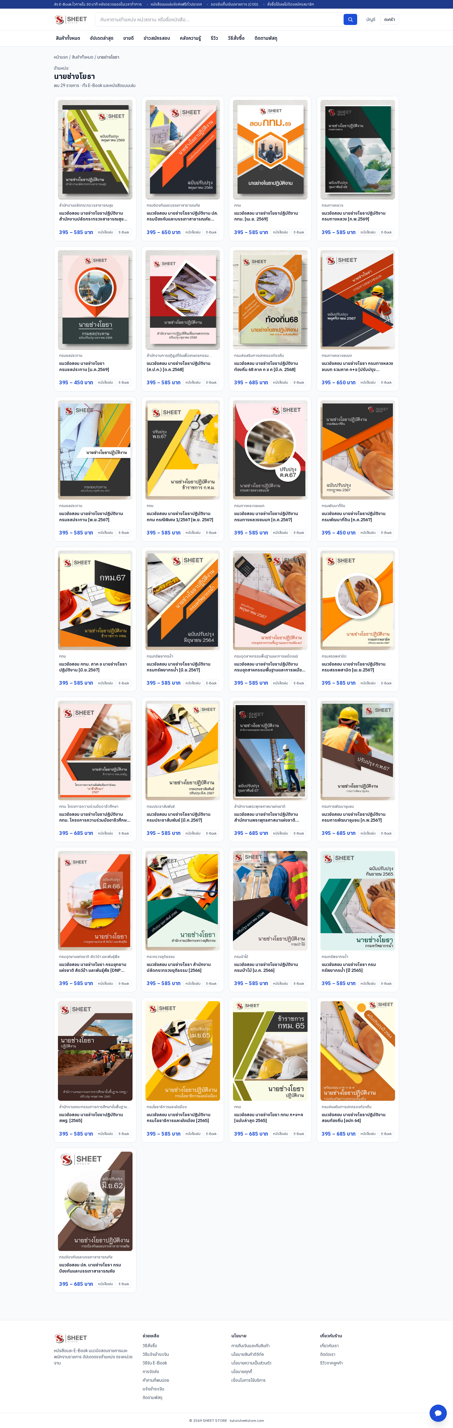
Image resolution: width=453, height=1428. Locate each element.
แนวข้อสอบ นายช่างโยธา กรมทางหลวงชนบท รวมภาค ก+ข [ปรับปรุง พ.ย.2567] (357, 369)
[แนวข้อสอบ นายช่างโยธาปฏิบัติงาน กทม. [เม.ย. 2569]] (270, 149)
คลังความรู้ (190, 38)
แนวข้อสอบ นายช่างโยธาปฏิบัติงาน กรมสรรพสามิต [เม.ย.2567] (354, 667)
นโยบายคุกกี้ (241, 1371)
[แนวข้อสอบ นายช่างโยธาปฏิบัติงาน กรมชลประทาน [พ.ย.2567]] (95, 450)
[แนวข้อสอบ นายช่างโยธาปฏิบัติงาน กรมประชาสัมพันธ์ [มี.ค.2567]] (183, 750)
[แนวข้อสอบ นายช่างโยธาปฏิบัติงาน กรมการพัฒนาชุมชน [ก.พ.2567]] (358, 750)
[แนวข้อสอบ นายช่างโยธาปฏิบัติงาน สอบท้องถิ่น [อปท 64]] (358, 1050)
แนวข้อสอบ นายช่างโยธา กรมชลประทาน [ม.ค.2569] (84, 366)
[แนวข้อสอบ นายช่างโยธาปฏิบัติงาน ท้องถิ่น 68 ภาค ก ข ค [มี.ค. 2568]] (270, 299)
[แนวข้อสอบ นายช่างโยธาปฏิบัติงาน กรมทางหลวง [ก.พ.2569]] (358, 149)
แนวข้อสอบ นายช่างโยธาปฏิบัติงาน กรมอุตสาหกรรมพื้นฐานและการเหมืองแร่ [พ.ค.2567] (269, 670)
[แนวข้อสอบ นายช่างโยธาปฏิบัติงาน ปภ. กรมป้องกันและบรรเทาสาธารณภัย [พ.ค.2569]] (183, 149)
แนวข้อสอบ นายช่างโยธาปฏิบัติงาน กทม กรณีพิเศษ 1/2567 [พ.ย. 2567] (180, 516)
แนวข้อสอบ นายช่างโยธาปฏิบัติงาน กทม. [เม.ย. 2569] (266, 216)
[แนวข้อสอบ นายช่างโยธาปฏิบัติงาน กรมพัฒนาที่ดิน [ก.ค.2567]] (358, 450)
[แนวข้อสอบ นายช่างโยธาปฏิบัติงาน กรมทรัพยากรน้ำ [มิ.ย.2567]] (183, 600)
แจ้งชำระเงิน (153, 1389)
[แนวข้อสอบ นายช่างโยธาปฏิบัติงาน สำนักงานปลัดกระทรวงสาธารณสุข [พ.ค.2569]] (95, 149)
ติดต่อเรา (327, 1354)
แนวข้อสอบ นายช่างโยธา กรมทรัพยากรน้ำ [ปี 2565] (349, 967)
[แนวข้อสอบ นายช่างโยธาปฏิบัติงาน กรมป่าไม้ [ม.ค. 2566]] (270, 900)
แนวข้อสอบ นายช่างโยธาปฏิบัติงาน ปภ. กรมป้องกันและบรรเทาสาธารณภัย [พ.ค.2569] (182, 219)
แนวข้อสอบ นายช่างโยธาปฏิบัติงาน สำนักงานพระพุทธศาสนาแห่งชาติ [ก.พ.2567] (266, 820)
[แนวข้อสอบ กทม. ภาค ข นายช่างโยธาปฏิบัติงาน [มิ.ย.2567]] (95, 600)
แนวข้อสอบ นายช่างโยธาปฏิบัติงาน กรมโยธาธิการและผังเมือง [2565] (178, 1117)
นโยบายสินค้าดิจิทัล (247, 1354)
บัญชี (370, 19)
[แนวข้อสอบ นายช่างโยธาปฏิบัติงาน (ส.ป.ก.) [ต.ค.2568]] (183, 299)
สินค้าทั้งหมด (68, 38)
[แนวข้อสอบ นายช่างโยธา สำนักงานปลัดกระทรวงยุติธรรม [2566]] (183, 900)
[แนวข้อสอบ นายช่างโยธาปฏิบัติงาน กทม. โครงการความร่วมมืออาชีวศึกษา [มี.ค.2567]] (95, 750)
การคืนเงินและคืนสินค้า (250, 1345)
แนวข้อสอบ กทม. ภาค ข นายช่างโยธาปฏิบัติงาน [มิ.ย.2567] (93, 667)
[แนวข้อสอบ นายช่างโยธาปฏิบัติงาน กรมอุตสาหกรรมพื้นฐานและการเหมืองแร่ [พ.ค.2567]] (270, 600)
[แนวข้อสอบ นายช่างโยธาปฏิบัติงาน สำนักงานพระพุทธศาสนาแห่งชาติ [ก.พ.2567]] (270, 750)
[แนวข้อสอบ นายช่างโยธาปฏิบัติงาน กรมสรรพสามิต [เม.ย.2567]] (358, 600)
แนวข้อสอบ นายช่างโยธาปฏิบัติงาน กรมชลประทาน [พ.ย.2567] (91, 516)
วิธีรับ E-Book (155, 1363)
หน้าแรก (61, 57)
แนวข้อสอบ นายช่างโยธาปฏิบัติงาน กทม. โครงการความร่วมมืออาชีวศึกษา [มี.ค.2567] (94, 820)
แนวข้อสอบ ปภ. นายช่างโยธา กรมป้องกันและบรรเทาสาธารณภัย (90, 1267)
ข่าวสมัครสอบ (157, 38)
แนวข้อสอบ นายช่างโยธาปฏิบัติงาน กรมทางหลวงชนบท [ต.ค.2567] (266, 516)
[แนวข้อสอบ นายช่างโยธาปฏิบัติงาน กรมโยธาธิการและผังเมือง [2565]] (183, 1050)
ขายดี (128, 38)
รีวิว (214, 38)
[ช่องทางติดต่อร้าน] (438, 1413)
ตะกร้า (389, 19)
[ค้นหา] (350, 19)
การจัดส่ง (151, 1371)
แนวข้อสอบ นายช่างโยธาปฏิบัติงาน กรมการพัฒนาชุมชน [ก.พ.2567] (354, 817)
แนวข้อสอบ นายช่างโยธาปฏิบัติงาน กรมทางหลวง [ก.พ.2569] (354, 216)
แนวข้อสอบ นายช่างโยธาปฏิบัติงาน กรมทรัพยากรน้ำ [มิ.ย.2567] (178, 667)
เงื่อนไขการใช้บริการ (248, 1380)
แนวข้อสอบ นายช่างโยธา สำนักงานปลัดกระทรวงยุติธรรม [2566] (179, 967)
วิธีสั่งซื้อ (236, 38)
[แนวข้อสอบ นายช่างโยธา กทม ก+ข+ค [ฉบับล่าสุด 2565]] (270, 1050)
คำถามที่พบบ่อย (156, 1380)
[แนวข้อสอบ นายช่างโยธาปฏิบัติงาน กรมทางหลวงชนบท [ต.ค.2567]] (270, 450)
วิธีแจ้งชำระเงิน (156, 1354)
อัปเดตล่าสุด (101, 38)
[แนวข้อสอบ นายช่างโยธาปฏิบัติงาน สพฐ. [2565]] (95, 1050)
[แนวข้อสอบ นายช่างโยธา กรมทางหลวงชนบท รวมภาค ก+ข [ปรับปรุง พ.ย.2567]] (358, 299)
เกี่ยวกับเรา (329, 1345)
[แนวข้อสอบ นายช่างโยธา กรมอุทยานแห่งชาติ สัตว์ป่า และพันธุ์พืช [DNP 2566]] (95, 900)
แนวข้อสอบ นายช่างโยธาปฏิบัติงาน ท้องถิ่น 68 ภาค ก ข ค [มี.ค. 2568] (266, 366)
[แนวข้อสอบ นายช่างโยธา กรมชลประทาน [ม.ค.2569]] (95, 299)
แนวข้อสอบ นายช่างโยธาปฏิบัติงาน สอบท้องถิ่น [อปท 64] (354, 1117)
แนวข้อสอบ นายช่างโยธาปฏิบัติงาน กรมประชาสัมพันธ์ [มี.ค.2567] (178, 817)
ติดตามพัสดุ (266, 38)
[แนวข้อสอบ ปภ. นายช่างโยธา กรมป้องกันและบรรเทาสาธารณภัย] (95, 1201)
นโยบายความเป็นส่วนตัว (251, 1363)
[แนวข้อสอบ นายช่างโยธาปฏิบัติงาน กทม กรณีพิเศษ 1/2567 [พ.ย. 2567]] (183, 450)
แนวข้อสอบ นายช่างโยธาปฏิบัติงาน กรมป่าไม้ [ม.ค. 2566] (266, 967)
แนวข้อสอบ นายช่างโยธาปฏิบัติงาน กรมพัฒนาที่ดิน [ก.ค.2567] (354, 516)
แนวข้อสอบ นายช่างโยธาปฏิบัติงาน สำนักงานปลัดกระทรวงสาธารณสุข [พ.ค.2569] (91, 219)
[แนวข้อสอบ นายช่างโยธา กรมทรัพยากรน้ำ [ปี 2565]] (358, 900)
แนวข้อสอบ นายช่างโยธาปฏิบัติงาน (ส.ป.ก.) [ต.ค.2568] (178, 366)
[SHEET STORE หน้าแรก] (71, 19)
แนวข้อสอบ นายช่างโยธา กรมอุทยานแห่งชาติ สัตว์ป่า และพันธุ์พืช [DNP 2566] (92, 970)
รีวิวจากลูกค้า (331, 1363)
